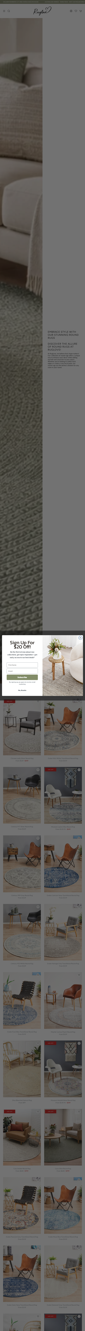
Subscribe (22, 677)
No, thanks (22, 690)
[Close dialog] (80, 638)
